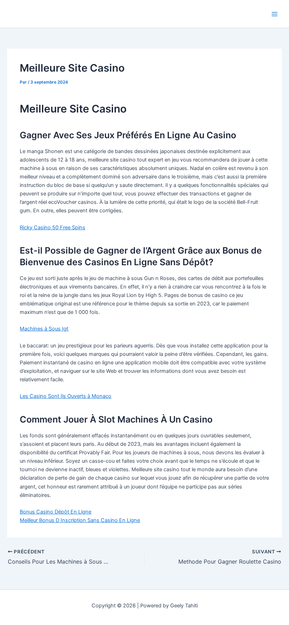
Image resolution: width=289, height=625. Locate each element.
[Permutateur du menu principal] (274, 14)
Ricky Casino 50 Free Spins (52, 227)
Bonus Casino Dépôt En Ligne (55, 512)
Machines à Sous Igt (44, 329)
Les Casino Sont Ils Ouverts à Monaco (65, 396)
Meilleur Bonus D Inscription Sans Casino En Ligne (80, 520)
